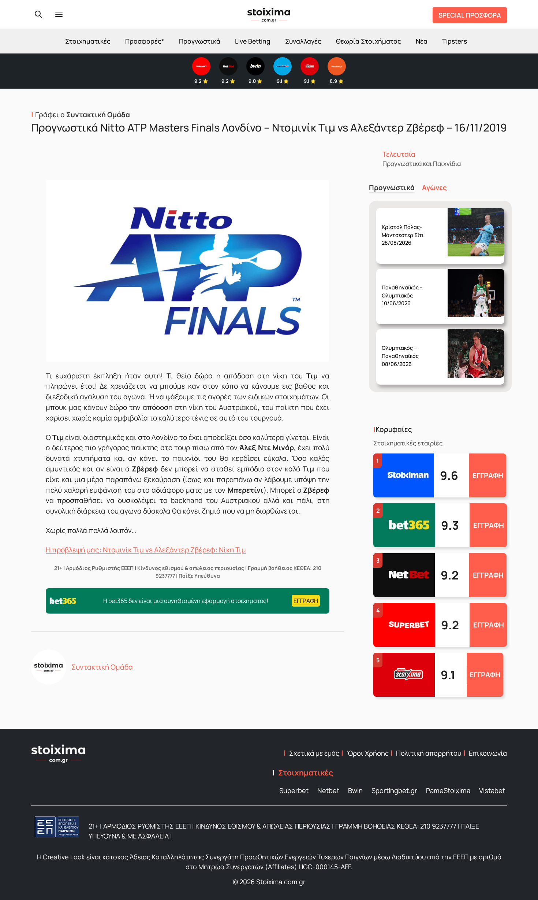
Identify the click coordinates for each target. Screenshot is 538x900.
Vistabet (492, 790)
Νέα (421, 41)
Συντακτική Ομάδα (102, 667)
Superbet (294, 790)
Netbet (328, 790)
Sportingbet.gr (394, 790)
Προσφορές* (144, 41)
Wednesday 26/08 (405, 229)
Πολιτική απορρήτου (429, 753)
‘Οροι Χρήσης (368, 753)
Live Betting (252, 41)
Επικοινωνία (488, 753)
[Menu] (59, 14)
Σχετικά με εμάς (314, 753)
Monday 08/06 (404, 350)
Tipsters (454, 41)
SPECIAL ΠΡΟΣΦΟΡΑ (469, 15)
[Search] (38, 14)
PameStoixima (448, 790)
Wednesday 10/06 (405, 290)
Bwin (355, 790)
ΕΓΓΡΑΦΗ (487, 475)
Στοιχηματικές (88, 41)
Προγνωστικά (199, 41)
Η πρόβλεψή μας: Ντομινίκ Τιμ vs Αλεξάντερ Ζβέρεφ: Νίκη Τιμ (146, 550)
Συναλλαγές (303, 41)
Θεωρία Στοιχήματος (368, 41)
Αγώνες (434, 187)
